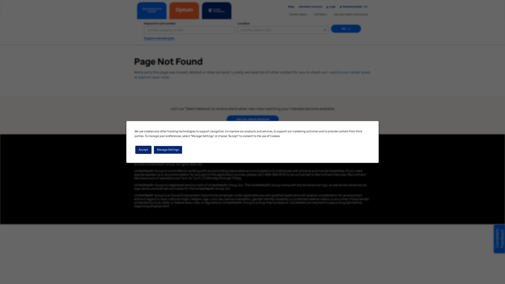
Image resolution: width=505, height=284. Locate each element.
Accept (143, 149)
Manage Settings (168, 149)
